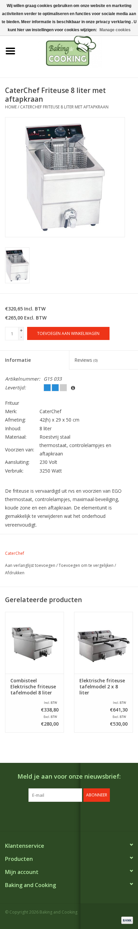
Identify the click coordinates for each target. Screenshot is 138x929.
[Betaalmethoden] (126, 920)
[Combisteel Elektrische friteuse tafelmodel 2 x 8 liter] (103, 643)
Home (11, 107)
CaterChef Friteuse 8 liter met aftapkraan (64, 107)
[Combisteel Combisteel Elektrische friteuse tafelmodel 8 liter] (34, 643)
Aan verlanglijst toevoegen (30, 565)
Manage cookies (115, 30)
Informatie (18, 360)
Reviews (85, 360)
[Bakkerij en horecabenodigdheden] (79, 50)
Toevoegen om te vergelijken (87, 565)
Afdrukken (14, 573)
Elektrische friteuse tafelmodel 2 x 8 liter (102, 687)
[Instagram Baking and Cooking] (75, 815)
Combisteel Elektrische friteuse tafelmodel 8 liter (33, 687)
